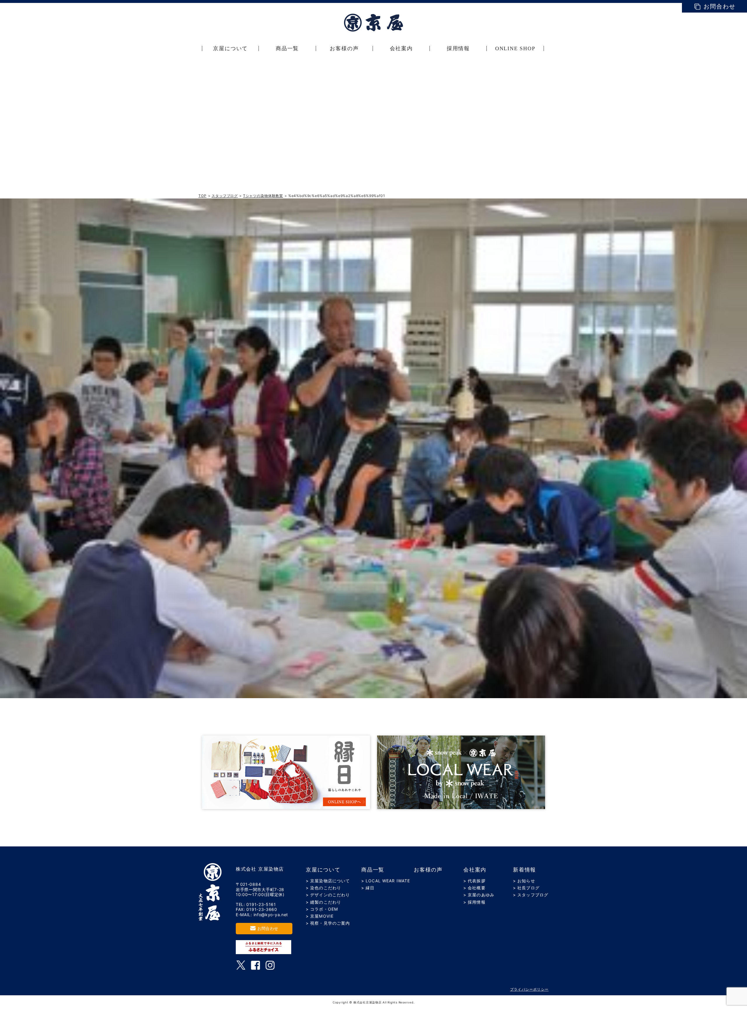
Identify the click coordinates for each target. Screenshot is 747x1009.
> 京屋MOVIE (320, 916)
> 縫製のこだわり (323, 902)
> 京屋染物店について (328, 880)
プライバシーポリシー (529, 989)
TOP (202, 196)
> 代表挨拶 (474, 880)
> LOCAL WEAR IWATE (385, 880)
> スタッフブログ (530, 894)
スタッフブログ (225, 196)
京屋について (323, 870)
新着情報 (524, 870)
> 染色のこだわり (323, 887)
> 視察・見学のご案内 (328, 923)
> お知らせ (524, 880)
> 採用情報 (474, 902)
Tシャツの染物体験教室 (263, 196)
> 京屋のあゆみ (478, 894)
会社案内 (474, 870)
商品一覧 (372, 870)
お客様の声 (428, 870)
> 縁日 (367, 887)
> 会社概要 (474, 887)
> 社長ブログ (526, 887)
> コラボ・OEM (322, 909)
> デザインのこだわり (328, 894)
